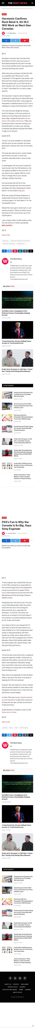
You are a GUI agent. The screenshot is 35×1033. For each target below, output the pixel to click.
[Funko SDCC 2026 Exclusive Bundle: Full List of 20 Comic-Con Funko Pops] (7, 465)
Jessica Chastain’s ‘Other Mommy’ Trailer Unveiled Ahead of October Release (22, 476)
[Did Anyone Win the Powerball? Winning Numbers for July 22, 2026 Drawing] (7, 417)
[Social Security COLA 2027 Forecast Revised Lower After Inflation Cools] (7, 406)
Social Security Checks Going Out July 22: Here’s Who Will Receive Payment (23, 428)
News (4, 14)
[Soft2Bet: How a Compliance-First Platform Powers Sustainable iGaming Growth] (17, 299)
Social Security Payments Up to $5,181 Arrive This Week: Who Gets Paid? (23, 394)
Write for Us (17, 992)
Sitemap (22, 987)
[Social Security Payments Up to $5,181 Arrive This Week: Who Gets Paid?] (7, 395)
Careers (28, 989)
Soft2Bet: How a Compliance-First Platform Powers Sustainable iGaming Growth (16, 313)
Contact (16, 984)
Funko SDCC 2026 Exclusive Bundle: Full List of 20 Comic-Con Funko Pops (23, 465)
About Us (8, 984)
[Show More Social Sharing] (31, 40)
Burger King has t (21, 697)
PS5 (16, 727)
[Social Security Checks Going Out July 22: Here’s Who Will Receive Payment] (7, 428)
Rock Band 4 (20, 243)
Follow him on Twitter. (9, 712)
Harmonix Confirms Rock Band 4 (20, 241)
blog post (21, 191)
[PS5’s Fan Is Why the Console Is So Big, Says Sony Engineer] (17, 547)
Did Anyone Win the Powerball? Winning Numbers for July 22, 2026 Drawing (23, 417)
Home (3, 8)
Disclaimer (24, 984)
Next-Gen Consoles (9, 243)
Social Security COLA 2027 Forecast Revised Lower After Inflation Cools (23, 405)
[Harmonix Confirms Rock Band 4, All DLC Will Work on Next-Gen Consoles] (17, 47)
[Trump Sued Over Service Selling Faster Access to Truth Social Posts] (17, 330)
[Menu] (3, 3)
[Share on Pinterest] (24, 40)
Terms (21, 989)
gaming (5, 727)
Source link (6, 235)
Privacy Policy (13, 987)
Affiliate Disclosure (10, 989)
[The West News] (18, 3)
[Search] (32, 3)
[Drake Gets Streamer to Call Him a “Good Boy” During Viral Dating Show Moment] (17, 358)
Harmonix (5, 241)
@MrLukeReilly (7, 225)
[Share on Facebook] (6, 40)
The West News (11, 33)
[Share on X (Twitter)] (15, 40)
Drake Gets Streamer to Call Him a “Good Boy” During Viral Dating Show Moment (23, 440)
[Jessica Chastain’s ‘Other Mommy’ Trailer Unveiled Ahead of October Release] (7, 477)
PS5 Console (24, 727)
